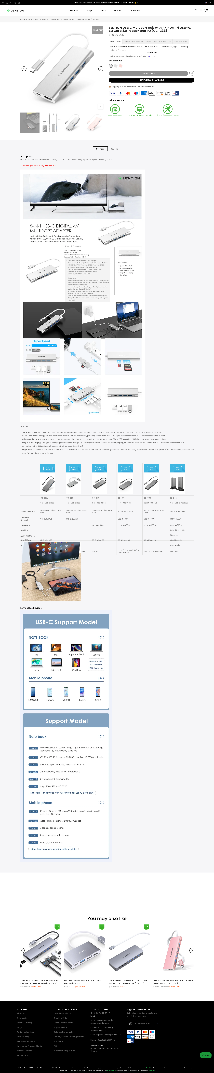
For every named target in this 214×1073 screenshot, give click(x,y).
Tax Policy (58, 1041)
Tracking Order (61, 1018)
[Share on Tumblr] (15, 2)
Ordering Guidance (62, 1013)
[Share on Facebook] (3, 2)
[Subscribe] (155, 1023)
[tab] (115, 41)
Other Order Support (63, 1023)
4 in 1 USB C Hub (73, 503)
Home (22, 19)
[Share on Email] (19, 2)
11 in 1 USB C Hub (125, 503)
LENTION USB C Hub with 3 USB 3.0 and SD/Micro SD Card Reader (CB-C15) (128, 982)
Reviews (114, 149)
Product (74, 10)
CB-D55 (173, 498)
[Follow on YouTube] (103, 1013)
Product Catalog (24, 1023)
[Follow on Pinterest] (100, 1013)
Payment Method (61, 1027)
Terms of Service (24, 1051)
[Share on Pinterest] (11, 2)
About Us (135, 10)
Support (118, 10)
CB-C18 (95, 498)
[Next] (100, 68)
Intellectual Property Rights (29, 1046)
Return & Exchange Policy (65, 1032)
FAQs (56, 1046)
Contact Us (22, 1018)
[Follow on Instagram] (97, 1013)
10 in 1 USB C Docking (179, 503)
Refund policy (23, 1055)
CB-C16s (44, 498)
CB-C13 (69, 498)
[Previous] (24, 68)
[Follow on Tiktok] (109, 1013)
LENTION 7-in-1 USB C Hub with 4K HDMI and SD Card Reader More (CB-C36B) (39, 982)
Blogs (19, 1027)
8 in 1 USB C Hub (150, 503)
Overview (100, 149)
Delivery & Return (116, 100)
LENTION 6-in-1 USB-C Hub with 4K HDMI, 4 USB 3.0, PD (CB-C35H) (173, 982)
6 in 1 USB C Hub (47, 503)
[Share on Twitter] (7, 2)
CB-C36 (147, 498)
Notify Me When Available (152, 80)
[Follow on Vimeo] (106, 1013)
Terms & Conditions (26, 1041)
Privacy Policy (23, 1037)
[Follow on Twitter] (94, 1013)
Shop (89, 10)
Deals (103, 10)
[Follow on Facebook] (92, 1013)
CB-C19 (121, 498)
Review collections (25, 1032)
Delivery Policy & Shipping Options (69, 1037)
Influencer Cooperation (64, 1051)
